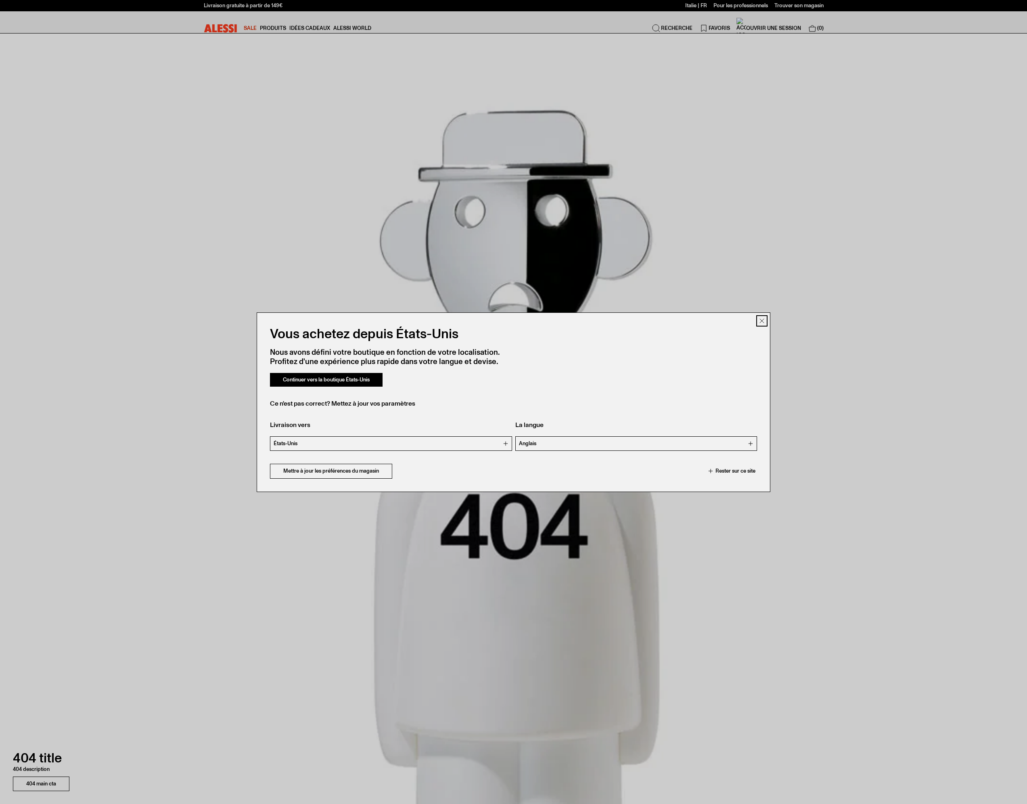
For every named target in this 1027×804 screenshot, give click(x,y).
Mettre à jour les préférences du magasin (331, 471)
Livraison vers (290, 425)
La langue (529, 425)
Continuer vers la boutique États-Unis (326, 380)
